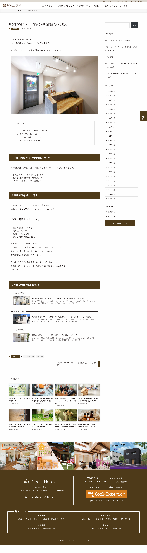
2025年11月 (112, 132)
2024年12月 (112, 181)
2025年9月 (111, 140)
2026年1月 (111, 122)
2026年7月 (111, 96)
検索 (134, 25)
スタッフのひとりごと (117, 478)
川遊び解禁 (109, 57)
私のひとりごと (113, 216)
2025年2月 (111, 172)
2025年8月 (111, 145)
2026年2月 (111, 118)
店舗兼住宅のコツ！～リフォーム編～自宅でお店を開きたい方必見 (58, 298)
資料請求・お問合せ (142, 116)
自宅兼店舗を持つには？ (29, 134)
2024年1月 (111, 199)
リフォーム (26, 356)
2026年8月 (111, 91)
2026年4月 (111, 109)
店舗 (37, 356)
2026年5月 (111, 105)
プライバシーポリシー (96, 481)
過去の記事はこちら (120, 223)
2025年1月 (111, 176)
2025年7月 (111, 149)
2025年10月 (112, 136)
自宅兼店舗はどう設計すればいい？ (33, 130)
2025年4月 (111, 163)
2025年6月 (111, 154)
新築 (42, 356)
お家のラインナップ (66, 6)
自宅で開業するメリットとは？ (34, 137)
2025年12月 (112, 127)
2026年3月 (111, 114)
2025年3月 (111, 167)
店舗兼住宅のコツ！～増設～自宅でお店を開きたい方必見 (54, 335)
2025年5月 (111, 158)
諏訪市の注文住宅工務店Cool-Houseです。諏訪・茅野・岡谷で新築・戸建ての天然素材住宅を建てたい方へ (12, 5)
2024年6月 (111, 185)
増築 (33, 356)
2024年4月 (111, 194)
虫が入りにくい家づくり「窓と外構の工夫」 (120, 40)
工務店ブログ (15, 29)
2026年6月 (111, 100)
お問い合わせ (121, 481)
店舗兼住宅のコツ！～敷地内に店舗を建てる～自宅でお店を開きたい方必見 (61, 317)
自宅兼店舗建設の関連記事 (30, 140)
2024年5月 (111, 190)
